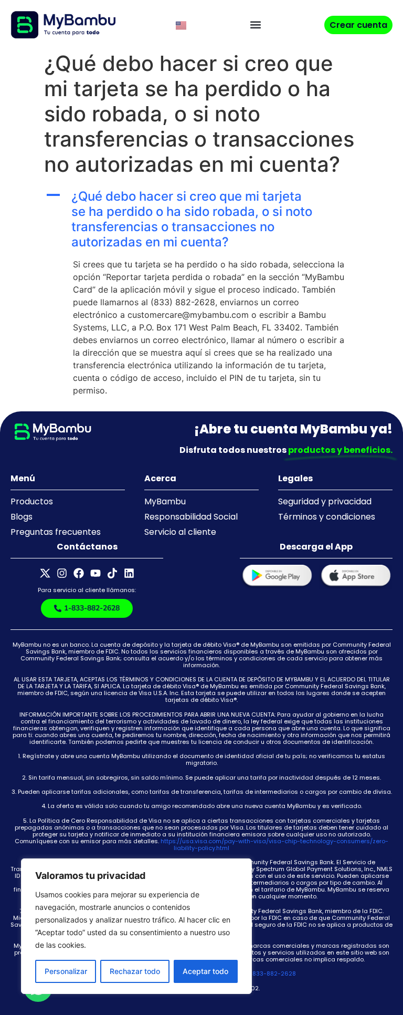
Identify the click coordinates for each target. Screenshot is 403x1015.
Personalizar (66, 971)
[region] (136, 926)
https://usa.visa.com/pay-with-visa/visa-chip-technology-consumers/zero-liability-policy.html (274, 844)
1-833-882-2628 (271, 973)
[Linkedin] (129, 573)
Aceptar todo (205, 971)
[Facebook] (78, 573)
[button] (255, 25)
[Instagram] (62, 573)
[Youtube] (95, 573)
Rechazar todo (135, 971)
